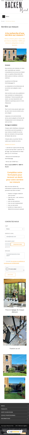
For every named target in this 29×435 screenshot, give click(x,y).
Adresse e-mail (9, 233)
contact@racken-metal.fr (9, 0)
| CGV (16, 425)
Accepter (23, 433)
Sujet (6, 226)
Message (7, 251)
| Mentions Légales (22, 425)
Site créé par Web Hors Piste (7, 425)
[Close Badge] (22, 430)
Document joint (9, 241)
